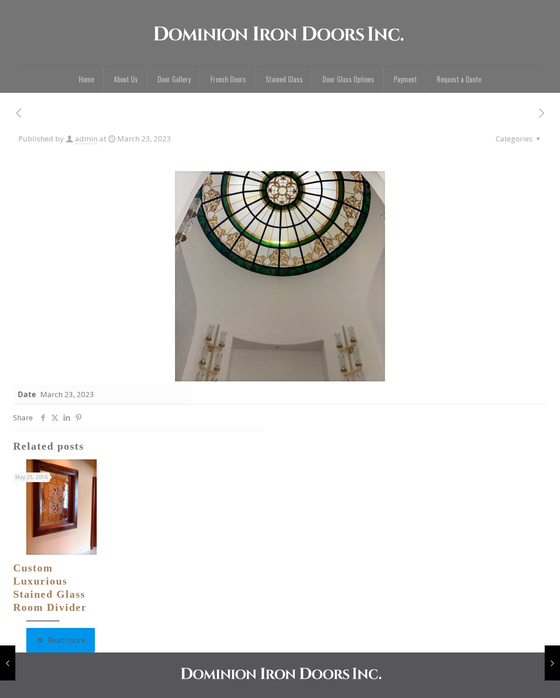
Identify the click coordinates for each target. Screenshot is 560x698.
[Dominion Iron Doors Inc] (280, 33)
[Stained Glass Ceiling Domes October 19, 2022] (7, 662)
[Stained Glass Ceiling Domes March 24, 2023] (552, 662)
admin (86, 139)
